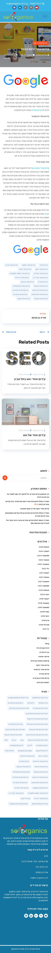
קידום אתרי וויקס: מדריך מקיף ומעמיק (34, 509)
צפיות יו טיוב (43, 756)
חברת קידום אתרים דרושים (38, 740)
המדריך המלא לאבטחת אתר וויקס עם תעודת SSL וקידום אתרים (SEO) (27, 502)
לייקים (29, 745)
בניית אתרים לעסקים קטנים (18, 698)
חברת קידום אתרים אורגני (38, 729)
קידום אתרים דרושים (40, 290)
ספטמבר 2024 (43, 555)
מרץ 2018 (45, 620)
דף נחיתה (30, 703)
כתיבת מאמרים (42, 745)
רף (45, 214)
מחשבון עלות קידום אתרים (32, 897)
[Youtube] (37, 8)
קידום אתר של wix (34, 435)
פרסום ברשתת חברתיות (40, 661)
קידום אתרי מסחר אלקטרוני (20, 273)
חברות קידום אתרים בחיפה (19, 708)
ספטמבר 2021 (43, 586)
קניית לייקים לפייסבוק (40, 804)
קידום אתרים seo (27, 282)
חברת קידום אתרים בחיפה (15, 729)
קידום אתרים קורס (41, 298)
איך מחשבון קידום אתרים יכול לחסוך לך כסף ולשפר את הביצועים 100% (28, 495)
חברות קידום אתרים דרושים (37, 719)
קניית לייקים (25, 798)
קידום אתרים (36, 110)
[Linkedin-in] (20, 8)
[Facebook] (14, 8)
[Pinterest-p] (31, 8)
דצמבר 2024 (44, 551)
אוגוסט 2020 (43, 590)
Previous (11, 332)
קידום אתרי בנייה (11, 265)
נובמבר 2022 (43, 560)
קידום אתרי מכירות (41, 273)
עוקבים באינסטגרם (25, 751)
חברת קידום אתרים (16, 724)
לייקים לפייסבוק (42, 751)
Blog (47, 643)
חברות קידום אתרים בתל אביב (37, 713)
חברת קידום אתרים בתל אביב (37, 735)
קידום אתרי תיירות (22, 277)
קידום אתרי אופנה (28, 265)
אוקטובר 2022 (43, 564)
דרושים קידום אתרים (15, 703)
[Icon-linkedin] (31, 916)
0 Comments (9, 55)
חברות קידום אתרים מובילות (37, 724)
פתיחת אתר (9, 751)
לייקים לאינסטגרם (16, 745)
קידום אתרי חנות (25, 269)
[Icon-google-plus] (25, 8)
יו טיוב (14, 740)
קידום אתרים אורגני (23, 767)
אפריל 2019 (44, 612)
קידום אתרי (43, 265)
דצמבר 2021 (44, 573)
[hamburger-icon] (45, 16)
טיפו (22, 740)
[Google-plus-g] (36, 916)
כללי (6, 740)
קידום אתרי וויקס (40, 43)
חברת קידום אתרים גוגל (13, 735)
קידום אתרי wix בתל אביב (29, 379)
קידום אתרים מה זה (20, 294)
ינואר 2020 (44, 594)
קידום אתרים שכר (23, 298)
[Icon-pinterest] (41, 916)
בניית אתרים (44, 652)
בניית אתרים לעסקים (40, 698)
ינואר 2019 (45, 616)
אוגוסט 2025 (44, 547)
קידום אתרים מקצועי (40, 788)
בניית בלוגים (43, 703)
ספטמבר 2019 (43, 607)
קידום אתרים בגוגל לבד (21, 286)
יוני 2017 (45, 629)
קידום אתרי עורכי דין (40, 277)
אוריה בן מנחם (41, 55)
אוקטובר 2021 (43, 581)
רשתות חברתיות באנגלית (18, 804)
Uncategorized (42, 648)
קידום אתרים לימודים (20, 290)
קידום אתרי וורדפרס (41, 669)
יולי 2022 (45, 568)
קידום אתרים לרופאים (40, 294)
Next (42, 332)
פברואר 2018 (44, 625)
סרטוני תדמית (43, 656)
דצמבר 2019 (44, 599)
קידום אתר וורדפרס (27, 756)
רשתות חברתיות (43, 682)
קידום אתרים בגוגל (41, 286)
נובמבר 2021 (44, 577)
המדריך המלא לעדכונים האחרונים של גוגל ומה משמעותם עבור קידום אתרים (27, 514)
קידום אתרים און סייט (41, 678)
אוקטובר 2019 (43, 603)
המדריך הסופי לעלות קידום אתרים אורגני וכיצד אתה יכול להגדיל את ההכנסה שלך (27, 521)
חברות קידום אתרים (40, 708)
